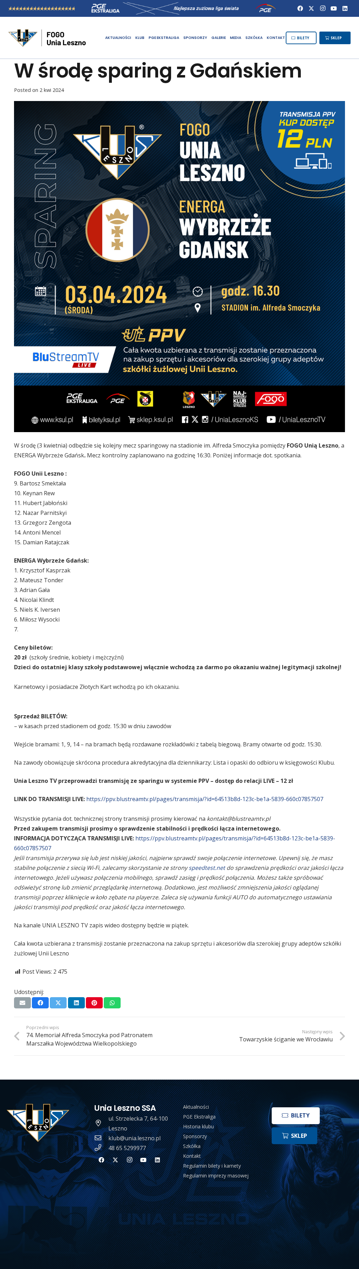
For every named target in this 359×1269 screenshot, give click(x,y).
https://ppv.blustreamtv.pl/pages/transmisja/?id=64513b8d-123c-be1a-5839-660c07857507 (204, 799)
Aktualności (196, 1106)
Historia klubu (198, 1126)
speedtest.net (207, 868)
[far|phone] (101, 1148)
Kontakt (192, 1156)
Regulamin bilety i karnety (212, 1165)
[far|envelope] (101, 1138)
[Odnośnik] (47, 38)
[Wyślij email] (22, 1002)
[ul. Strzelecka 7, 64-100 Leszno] (101, 1123)
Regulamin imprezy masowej (216, 1175)
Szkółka (192, 1146)
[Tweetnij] (58, 1002)
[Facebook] (300, 8)
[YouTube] (333, 8)
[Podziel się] (40, 1002)
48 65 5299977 (127, 1148)
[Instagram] (322, 8)
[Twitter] (311, 8)
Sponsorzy (195, 1136)
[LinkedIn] (345, 8)
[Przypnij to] (94, 1002)
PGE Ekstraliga (199, 1116)
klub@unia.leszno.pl (134, 1138)
